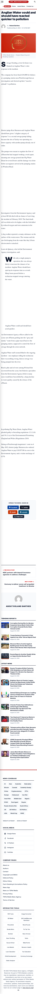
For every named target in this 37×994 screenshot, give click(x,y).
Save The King (10, 938)
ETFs (26, 791)
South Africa (24, 806)
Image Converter (26, 914)
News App (6, 887)
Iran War (25, 795)
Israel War (7, 798)
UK (5, 809)
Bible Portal (26, 942)
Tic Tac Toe (26, 929)
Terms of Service (8, 900)
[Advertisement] (18, 95)
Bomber (10, 934)
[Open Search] (34, 1)
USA (5, 813)
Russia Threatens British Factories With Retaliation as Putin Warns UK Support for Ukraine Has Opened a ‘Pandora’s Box (22, 671)
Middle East (17, 798)
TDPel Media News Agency (19, 1)
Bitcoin (6, 787)
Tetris (26, 938)
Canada (14, 787)
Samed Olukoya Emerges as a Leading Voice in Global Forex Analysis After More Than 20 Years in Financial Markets (23, 695)
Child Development (10, 956)
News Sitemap (22, 821)
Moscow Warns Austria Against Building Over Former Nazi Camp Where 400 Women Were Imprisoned (23, 645)
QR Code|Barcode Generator (26, 919)
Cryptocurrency (16, 791)
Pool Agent (14, 802)
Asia (10, 784)
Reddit (14, 512)
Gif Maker (10, 918)
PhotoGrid (10, 925)
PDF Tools (11, 914)
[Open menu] (2, 2)
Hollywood (15, 795)
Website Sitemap (9, 821)
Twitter (25, 507)
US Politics (23, 809)
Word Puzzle (26, 925)
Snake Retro (10, 929)
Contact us (30, 6)
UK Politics (12, 809)
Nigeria (27, 798)
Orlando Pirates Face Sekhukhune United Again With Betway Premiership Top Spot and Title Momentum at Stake (21, 707)
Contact (5, 871)
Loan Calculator (10, 951)
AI (5, 784)
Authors (5, 868)
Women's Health (26, 947)
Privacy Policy (8, 894)
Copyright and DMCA (10, 875)
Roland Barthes (14, 25)
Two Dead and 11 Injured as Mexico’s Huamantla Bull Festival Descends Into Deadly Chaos (22, 719)
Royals (24, 802)
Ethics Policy (7, 881)
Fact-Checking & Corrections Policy (15, 884)
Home (14, 6)
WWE (22, 813)
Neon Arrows (26, 934)
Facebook (14, 507)
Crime (6, 791)
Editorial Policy (8, 878)
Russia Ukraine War (10, 806)
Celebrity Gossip (25, 787)
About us (6, 865)
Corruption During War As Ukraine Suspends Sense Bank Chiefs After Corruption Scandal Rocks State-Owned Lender (22, 626)
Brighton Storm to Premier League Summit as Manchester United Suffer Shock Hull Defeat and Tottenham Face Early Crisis (22, 683)
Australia (18, 784)
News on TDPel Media (10, 890)
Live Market (10, 947)
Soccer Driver (11, 942)
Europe (6, 795)
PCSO (6, 802)
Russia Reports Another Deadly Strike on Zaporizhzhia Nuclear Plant (23, 655)
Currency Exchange (26, 956)
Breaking (7, 6)
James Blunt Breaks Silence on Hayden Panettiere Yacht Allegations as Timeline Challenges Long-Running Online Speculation (22, 754)
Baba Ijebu (27, 784)
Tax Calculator (26, 951)
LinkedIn (24, 512)
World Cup (13, 813)
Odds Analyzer (10, 960)
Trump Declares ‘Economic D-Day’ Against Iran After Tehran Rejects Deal (23, 636)
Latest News (21, 6)
